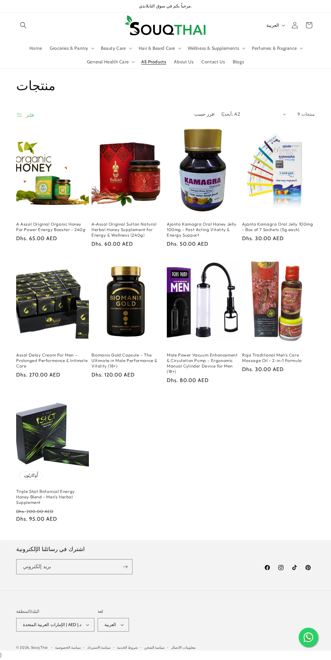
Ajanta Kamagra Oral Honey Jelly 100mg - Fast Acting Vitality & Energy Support (202, 229)
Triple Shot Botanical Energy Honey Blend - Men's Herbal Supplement (45, 497)
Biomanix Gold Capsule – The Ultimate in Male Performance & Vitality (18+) (124, 360)
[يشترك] (125, 566)
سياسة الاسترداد (99, 647)
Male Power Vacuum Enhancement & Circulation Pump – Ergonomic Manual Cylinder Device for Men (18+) (202, 363)
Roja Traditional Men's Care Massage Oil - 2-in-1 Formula (272, 357)
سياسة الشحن (154, 647)
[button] (23, 25)
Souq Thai (39, 647)
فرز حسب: (204, 114)
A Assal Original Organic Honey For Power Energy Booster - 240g (51, 226)
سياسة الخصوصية (68, 647)
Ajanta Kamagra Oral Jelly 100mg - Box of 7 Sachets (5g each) (277, 226)
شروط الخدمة (127, 647)
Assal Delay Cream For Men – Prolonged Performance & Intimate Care (52, 360)
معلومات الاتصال (183, 647)
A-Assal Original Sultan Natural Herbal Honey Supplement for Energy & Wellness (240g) (124, 229)
